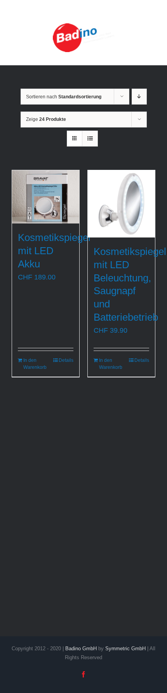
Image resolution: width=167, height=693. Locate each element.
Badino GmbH (81, 648)
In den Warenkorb (34, 364)
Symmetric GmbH (125, 648)
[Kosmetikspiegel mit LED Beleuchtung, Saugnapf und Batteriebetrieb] (121, 203)
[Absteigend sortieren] (139, 97)
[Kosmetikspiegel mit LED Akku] (45, 196)
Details (66, 360)
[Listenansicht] (89, 138)
